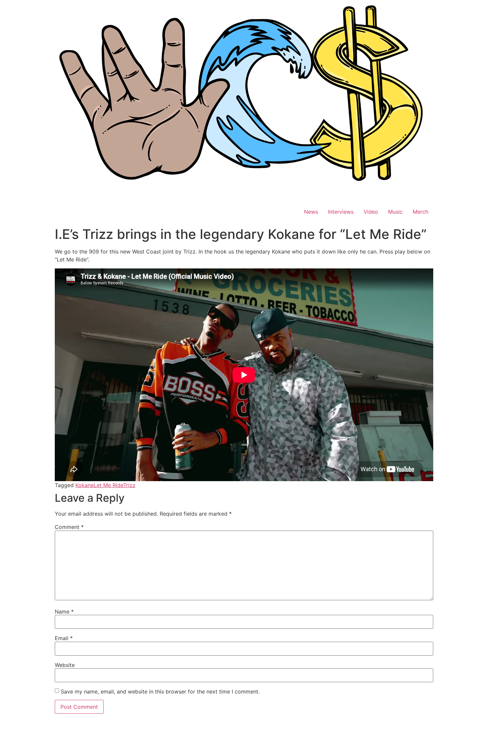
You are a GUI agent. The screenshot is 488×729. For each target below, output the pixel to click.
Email (64, 638)
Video (371, 211)
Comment (69, 527)
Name (64, 611)
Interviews (341, 211)
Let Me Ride (108, 485)
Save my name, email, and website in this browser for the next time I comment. (160, 691)
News (311, 211)
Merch (420, 211)
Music (395, 211)
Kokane (84, 485)
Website (65, 665)
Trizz (129, 485)
